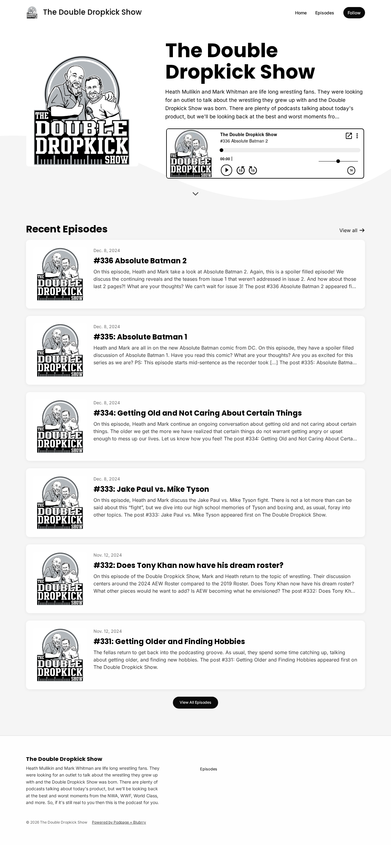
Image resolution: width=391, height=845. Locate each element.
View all (349, 230)
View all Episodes (195, 702)
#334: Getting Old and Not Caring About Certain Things (197, 413)
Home (301, 12)
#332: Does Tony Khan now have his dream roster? (188, 565)
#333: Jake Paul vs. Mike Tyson (151, 489)
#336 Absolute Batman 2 (140, 261)
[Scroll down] (195, 193)
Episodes (324, 12)
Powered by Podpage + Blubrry (119, 822)
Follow (354, 12)
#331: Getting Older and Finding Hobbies (169, 641)
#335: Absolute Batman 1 (140, 337)
